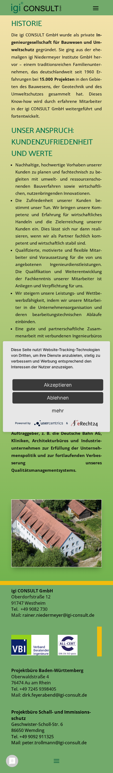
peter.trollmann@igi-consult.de (54, 743)
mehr (58, 410)
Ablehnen (58, 397)
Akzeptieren (58, 384)
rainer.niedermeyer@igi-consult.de (58, 615)
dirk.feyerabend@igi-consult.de (54, 695)
